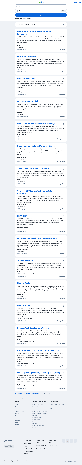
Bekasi (17, 406)
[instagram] (67, 441)
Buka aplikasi (77, 2)
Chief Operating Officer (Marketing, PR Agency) (38, 373)
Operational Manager (26, 56)
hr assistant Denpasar (38, 428)
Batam (17, 413)
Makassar (17, 409)
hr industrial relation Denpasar (40, 411)
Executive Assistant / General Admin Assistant (38, 350)
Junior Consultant (25, 261)
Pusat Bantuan (28, 448)
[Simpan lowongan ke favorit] (63, 31)
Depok (17, 422)
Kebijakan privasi (22, 461)
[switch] (64, 24)
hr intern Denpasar (37, 406)
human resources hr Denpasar (40, 409)
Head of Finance (24, 305)
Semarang (17, 404)
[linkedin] (75, 441)
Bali (16, 415)
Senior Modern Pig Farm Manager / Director (36, 146)
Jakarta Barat (18, 418)
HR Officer (22, 216)
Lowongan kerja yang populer (57, 404)
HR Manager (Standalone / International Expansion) (35, 32)
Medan (17, 424)
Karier (25, 446)
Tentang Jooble (28, 443)
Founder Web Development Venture (33, 328)
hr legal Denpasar (36, 417)
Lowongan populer (53, 445)
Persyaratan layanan (10, 461)
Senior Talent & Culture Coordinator (33, 168)
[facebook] (63, 441)
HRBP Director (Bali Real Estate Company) (36, 123)
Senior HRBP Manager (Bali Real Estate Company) (34, 192)
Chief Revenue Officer (27, 79)
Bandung (17, 420)
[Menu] (2, 2)
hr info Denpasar (36, 419)
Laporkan (62, 49)
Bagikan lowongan (41, 445)
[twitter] (71, 441)
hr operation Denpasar (38, 425)
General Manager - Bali (27, 101)
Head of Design (24, 283)
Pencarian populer (20, 398)
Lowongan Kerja (40, 448)
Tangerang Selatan (20, 411)
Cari (41, 15)
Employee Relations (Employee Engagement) (37, 238)
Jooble (76, 461)
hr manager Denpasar (37, 404)
